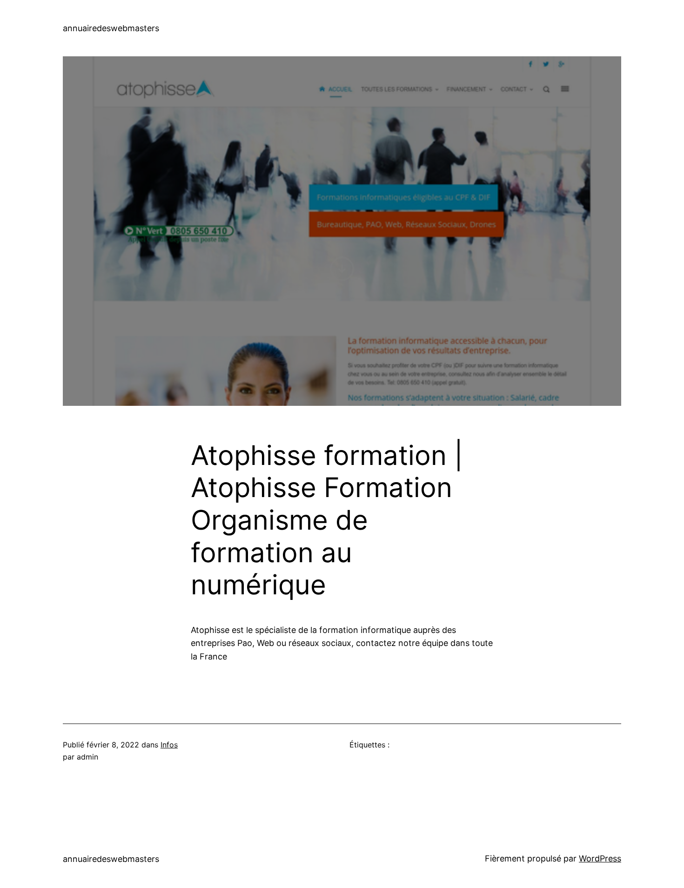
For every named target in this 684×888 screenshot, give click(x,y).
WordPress (600, 858)
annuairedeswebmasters (111, 28)
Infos (169, 744)
